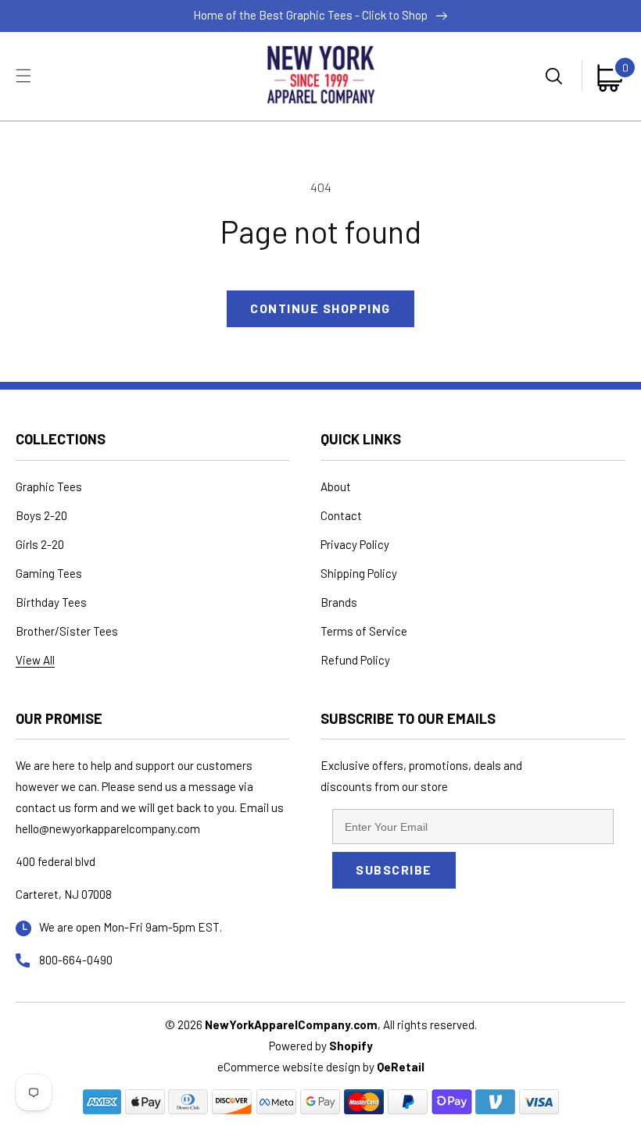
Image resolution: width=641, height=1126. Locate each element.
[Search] (556, 76)
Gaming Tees (49, 573)
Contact (341, 515)
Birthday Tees (51, 602)
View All (35, 660)
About (335, 486)
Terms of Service (363, 631)
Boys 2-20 (41, 515)
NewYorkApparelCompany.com (291, 1024)
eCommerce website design (290, 1067)
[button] (23, 76)
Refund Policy (355, 660)
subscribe (394, 869)
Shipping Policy (358, 573)
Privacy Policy (354, 544)
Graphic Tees (49, 486)
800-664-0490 (76, 960)
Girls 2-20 (40, 544)
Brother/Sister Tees (67, 631)
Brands (338, 602)
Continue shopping (320, 308)
